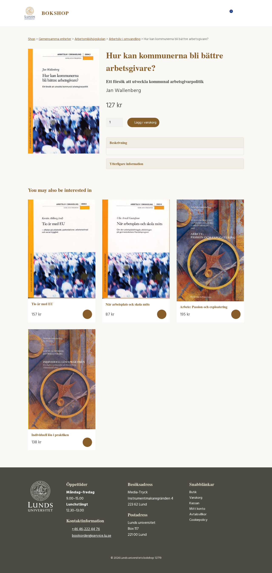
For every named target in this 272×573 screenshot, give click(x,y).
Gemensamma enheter (55, 39)
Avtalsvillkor (198, 514)
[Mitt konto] (238, 13)
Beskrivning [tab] (118, 142)
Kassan (194, 503)
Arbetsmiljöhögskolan (90, 39)
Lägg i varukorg (145, 122)
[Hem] (221, 13)
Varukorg (195, 498)
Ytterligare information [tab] (126, 163)
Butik (193, 492)
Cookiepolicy (198, 520)
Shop (31, 39)
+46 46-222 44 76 (86, 529)
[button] (87, 314)
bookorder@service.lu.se (91, 536)
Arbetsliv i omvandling (124, 39)
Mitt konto (197, 509)
